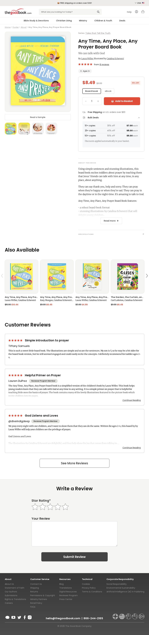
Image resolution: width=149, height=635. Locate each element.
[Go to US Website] (122, 615)
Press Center (65, 599)
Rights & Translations (15, 599)
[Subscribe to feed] (7, 616)
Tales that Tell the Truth (97, 33)
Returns (34, 591)
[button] (2, 282)
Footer (16, 27)
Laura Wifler (87, 58)
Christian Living (64, 20)
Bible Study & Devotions (36, 20)
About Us (9, 584)
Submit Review (74, 557)
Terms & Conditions (92, 591)
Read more (110, 220)
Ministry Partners (38, 599)
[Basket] (142, 12)
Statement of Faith (14, 587)
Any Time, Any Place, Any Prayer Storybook (21, 297)
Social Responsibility (117, 584)
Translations (65, 587)
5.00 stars (85, 64)
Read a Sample (37, 117)
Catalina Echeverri (115, 58)
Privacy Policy (89, 587)
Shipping (34, 587)
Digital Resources (68, 591)
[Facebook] (24, 616)
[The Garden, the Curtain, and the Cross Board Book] (127, 276)
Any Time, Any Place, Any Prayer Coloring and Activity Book (92, 297)
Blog (61, 584)
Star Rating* (41, 500)
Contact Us (36, 584)
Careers (9, 603)
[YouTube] (13, 616)
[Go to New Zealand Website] (135, 615)
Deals (122, 20)
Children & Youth (103, 20)
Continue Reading (132, 400)
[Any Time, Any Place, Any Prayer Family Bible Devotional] (57, 276)
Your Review (41, 518)
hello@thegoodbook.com (63, 618)
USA (139, 3)
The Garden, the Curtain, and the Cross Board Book (127, 297)
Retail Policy (36, 603)
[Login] (136, 12)
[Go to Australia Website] (129, 615)
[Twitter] (19, 616)
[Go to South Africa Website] (141, 615)
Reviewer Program (68, 595)
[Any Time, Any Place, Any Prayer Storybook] (21, 276)
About (23, 27)
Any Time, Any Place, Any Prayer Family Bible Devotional (56, 297)
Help (129, 12)
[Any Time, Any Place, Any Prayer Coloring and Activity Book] (92, 276)
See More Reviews (74, 463)
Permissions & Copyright (42, 595)
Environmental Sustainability (121, 587)
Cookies (86, 584)
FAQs (32, 606)
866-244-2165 (93, 618)
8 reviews (104, 64)
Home (8, 27)
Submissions (11, 595)
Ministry (83, 20)
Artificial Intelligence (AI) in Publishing (125, 591)
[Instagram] (29, 616)
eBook (108, 91)
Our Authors (11, 591)
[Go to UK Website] (116, 615)
